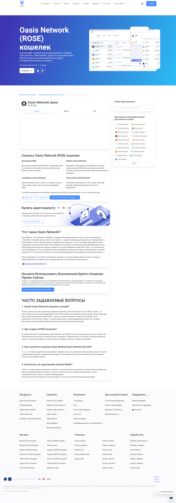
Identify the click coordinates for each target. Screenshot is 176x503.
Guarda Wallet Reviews (157, 479)
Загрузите (25, 352)
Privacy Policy (17, 491)
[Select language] (142, 4)
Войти (151, 3)
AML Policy (25, 491)
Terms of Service (8, 491)
